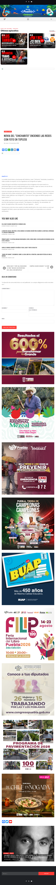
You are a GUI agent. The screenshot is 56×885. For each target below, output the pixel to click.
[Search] (51, 19)
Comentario (6, 288)
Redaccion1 (5, 234)
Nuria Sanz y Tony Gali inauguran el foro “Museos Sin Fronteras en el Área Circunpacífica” (16, 268)
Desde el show (8, 131)
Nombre (5, 308)
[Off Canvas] (5, 19)
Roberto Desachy (6, 226)
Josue (7, 143)
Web (3, 318)
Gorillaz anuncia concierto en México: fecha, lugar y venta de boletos (19, 247)
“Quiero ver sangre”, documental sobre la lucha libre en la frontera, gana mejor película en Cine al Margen (27, 255)
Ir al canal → (52, 30)
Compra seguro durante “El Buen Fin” (39, 267)
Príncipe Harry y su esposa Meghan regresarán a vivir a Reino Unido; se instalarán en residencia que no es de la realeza (28, 240)
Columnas (6, 853)
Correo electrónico (32, 310)
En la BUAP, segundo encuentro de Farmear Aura (14, 224)
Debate (11, 853)
